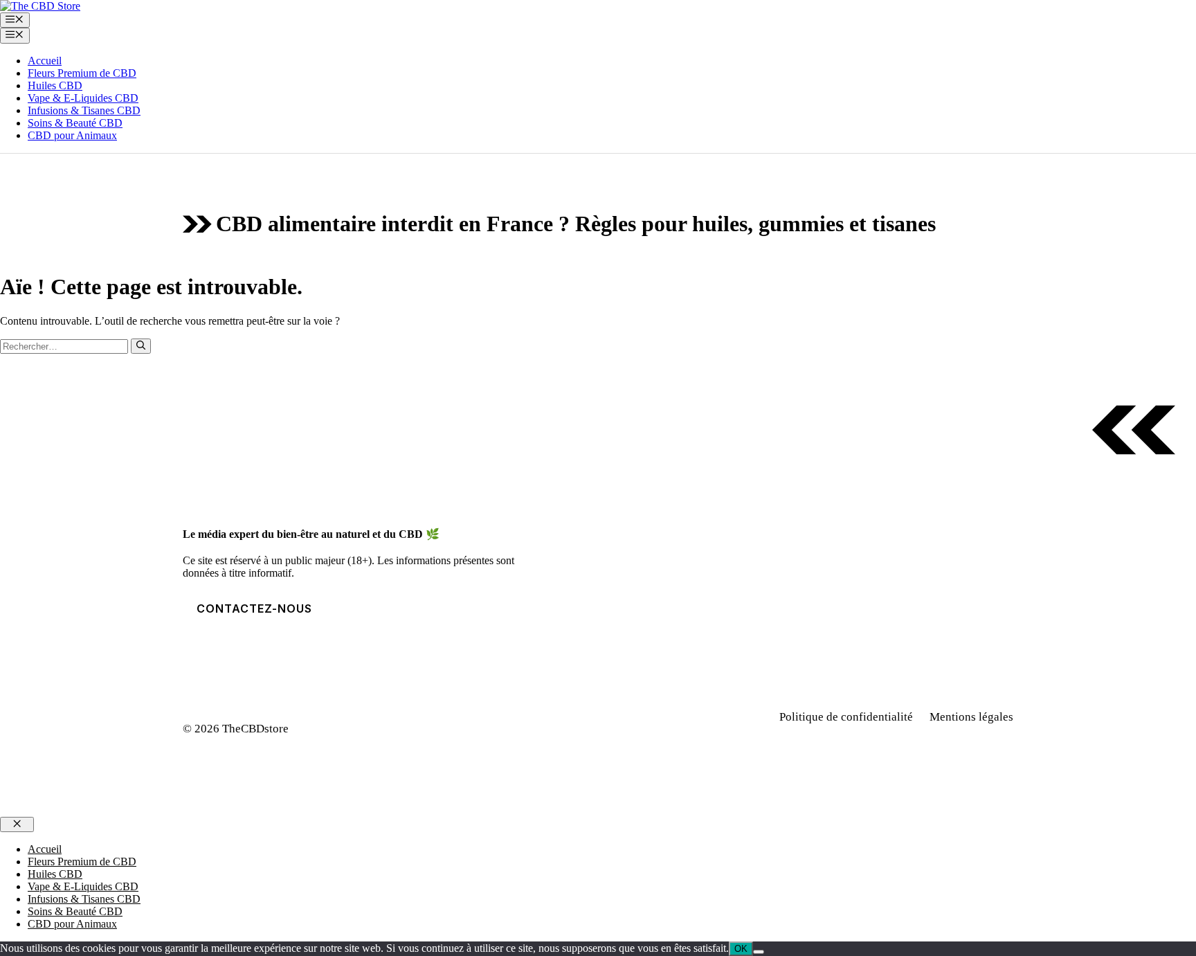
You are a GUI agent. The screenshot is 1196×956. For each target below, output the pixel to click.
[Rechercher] (141, 346)
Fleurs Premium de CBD (82, 73)
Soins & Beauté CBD (75, 123)
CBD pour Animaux (72, 135)
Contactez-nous (254, 608)
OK (741, 949)
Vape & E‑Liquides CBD (83, 98)
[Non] (758, 952)
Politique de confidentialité (846, 716)
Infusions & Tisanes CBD (84, 110)
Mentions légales (971, 716)
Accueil (45, 60)
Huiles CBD (55, 85)
